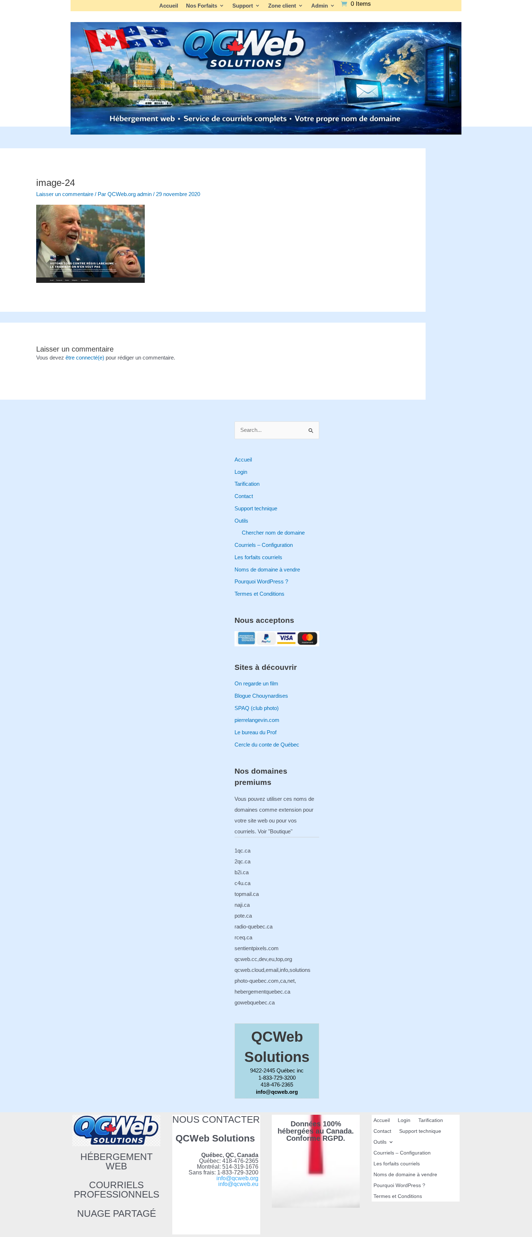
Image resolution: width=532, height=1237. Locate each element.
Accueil (168, 6)
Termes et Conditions (259, 594)
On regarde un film (256, 683)
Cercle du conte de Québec (267, 744)
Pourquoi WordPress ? (261, 581)
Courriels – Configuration (264, 545)
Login (241, 472)
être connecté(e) (85, 357)
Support (242, 6)
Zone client (282, 6)
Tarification (247, 484)
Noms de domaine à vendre (267, 569)
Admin (319, 6)
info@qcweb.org (237, 1178)
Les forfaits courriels (258, 557)
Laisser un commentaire (64, 194)
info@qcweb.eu (238, 1184)
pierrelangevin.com (257, 720)
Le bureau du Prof (255, 732)
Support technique (256, 508)
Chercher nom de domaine (273, 533)
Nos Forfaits (201, 6)
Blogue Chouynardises (261, 696)
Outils (241, 521)
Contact (244, 496)
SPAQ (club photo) (257, 708)
